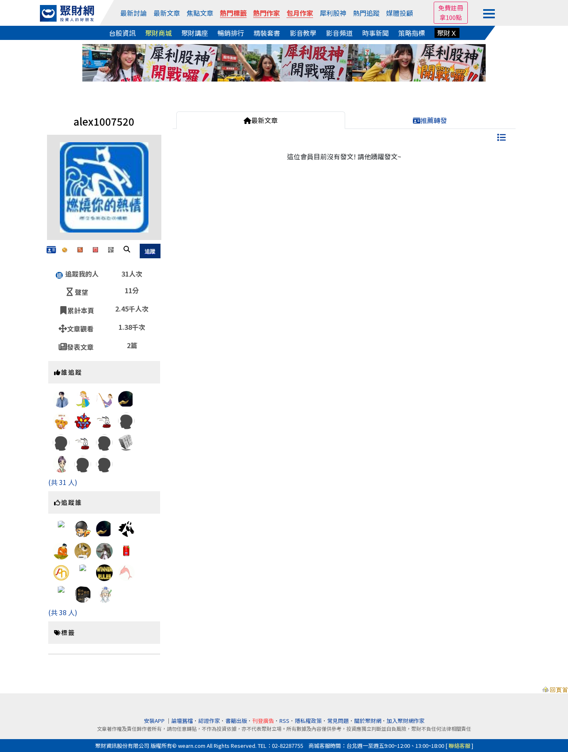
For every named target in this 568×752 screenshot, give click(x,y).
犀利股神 (333, 13)
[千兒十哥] (104, 400)
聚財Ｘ (447, 33)
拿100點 (451, 17)
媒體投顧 (399, 13)
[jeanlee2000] (82, 441)
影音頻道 (339, 33)
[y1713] (126, 441)
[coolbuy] (82, 421)
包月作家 (299, 13)
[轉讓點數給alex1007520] (64, 249)
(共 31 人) (62, 482)
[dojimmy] (104, 420)
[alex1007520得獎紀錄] (51, 250)
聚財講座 (194, 33)
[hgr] (61, 552)
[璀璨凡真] (104, 463)
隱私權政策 (308, 721)
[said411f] (82, 550)
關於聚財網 (367, 721)
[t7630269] (82, 463)
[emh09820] (104, 441)
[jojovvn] (82, 531)
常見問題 (338, 721)
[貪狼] (104, 551)
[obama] (126, 528)
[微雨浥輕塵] (61, 528)
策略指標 (411, 33)
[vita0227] (61, 471)
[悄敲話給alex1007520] (95, 249)
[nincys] (126, 398)
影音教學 (303, 33)
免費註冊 (450, 7)
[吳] (61, 593)
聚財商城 (158, 33)
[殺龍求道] (126, 571)
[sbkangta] (126, 420)
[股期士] (104, 596)
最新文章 (166, 13)
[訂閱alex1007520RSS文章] (80, 249)
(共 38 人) (62, 612)
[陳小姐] (61, 422)
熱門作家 (266, 13)
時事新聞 (375, 33)
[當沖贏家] (82, 597)
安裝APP (155, 721)
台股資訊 (122, 33)
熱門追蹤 (366, 13)
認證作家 (209, 721)
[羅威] (82, 571)
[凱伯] (104, 571)
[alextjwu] (61, 441)
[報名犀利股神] (284, 62)
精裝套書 (267, 33)
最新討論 (133, 13)
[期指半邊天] (61, 571)
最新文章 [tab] (264, 120)
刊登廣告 (263, 721)
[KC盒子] (126, 550)
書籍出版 (236, 721)
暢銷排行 (230, 33)
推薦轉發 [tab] (433, 120)
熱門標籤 (233, 13)
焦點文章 (200, 13)
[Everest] (82, 405)
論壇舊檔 (182, 721)
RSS (284, 721)
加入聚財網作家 (406, 721)
